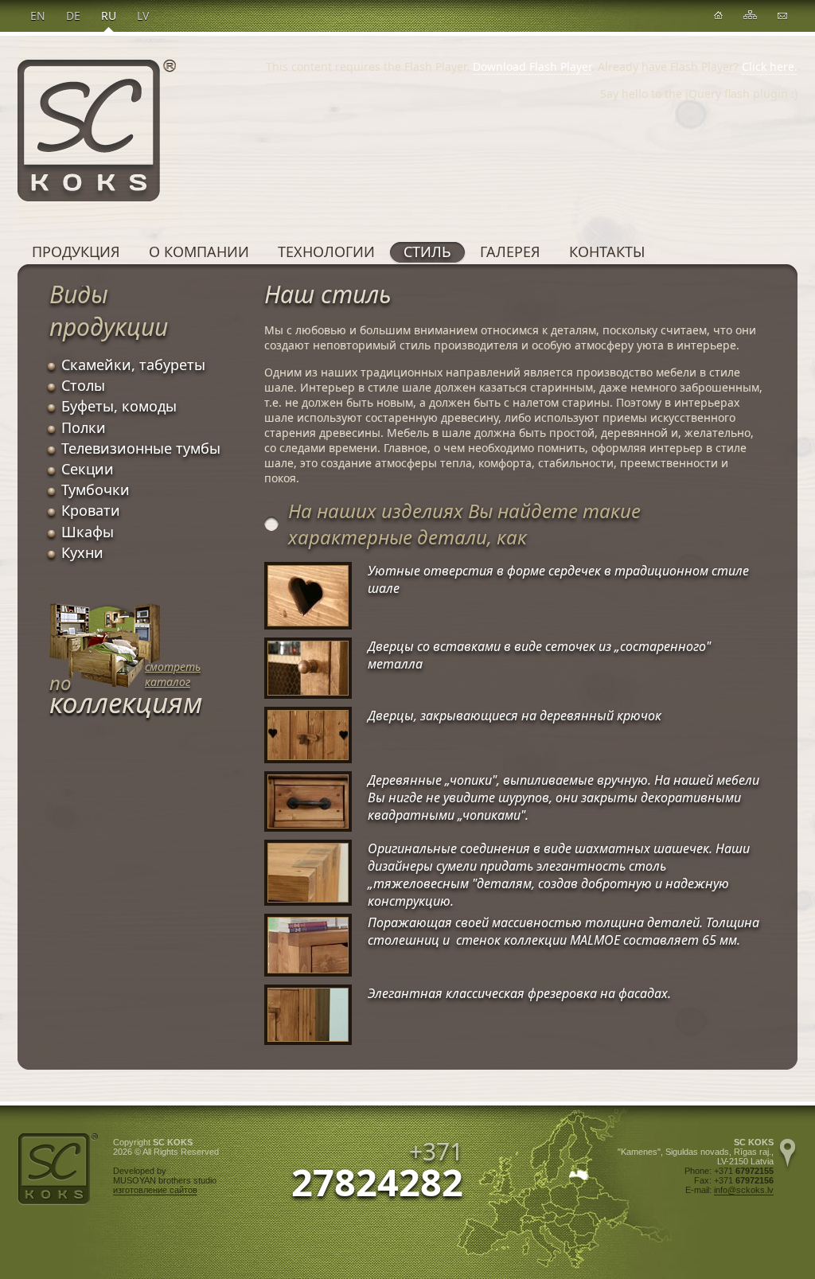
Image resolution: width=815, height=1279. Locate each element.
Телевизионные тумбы (140, 448)
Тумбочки (95, 489)
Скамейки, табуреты (133, 364)
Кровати (90, 510)
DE (73, 15)
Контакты (607, 251)
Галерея (510, 251)
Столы (83, 385)
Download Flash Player (532, 66)
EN (37, 15)
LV (143, 15)
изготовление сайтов (155, 1190)
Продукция (76, 251)
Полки (83, 427)
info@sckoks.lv (744, 1190)
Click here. (769, 66)
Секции (87, 468)
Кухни (82, 552)
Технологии (326, 251)
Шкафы (87, 531)
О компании (199, 251)
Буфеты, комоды (119, 405)
